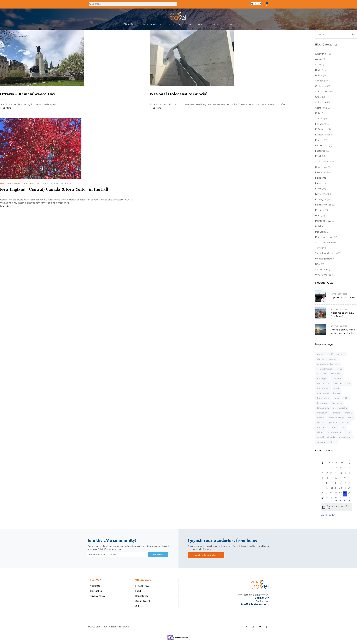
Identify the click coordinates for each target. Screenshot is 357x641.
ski (343, 427)
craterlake (335, 373)
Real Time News (324, 237)
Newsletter (321, 194)
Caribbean (321, 86)
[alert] (336, 507)
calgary (340, 354)
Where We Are (323, 275)
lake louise (322, 403)
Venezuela (321, 269)
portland (333, 422)
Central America (324, 91)
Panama (319, 210)
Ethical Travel (322, 134)
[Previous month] (322, 463)
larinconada (323, 408)
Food (318, 156)
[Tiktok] (266, 626)
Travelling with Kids (326, 253)
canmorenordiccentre (328, 364)
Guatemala (321, 167)
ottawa (320, 417)
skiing (320, 432)
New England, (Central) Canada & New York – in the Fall (54, 189)
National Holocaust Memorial (179, 94)
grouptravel (323, 393)
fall (348, 383)
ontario (336, 413)
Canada (10, 183)
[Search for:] (336, 34)
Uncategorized (323, 258)
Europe (319, 140)
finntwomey (323, 388)
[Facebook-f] (246, 626)
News (17, 183)
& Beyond (320, 53)
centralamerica (324, 369)
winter (333, 442)
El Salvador (321, 129)
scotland (333, 427)
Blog (2, 183)
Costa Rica (321, 107)
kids (347, 398)
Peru (317, 215)
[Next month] (350, 463)
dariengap (322, 378)
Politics (319, 226)
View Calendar (328, 515)
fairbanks (338, 383)
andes (320, 354)
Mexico (319, 183)
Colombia (320, 102)
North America (28, 183)
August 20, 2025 (50, 183)
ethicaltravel (323, 383)
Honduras (320, 177)
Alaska (318, 59)
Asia (317, 64)
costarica (321, 373)
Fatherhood (321, 145)
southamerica (334, 432)
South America (323, 242)
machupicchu (340, 408)
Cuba (318, 113)
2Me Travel (66, 183)
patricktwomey (336, 417)
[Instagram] (255, 3)
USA (38, 183)
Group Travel (322, 161)
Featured (320, 151)
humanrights (323, 398)
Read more (5, 108)
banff (330, 354)
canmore (333, 359)
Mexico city (322, 413)
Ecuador (320, 124)
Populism (320, 231)
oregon (348, 413)
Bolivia (318, 75)
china (339, 369)
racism (345, 422)
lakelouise (337, 403)
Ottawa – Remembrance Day (27, 94)
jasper (338, 398)
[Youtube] (259, 3)
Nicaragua (320, 199)
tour (348, 432)
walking (321, 442)
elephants (336, 378)
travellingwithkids (326, 437)
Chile (318, 97)
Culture (319, 118)
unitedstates (345, 437)
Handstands (322, 172)
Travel (318, 248)
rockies (320, 427)
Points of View (323, 221)
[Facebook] (252, 3)
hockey (336, 393)
